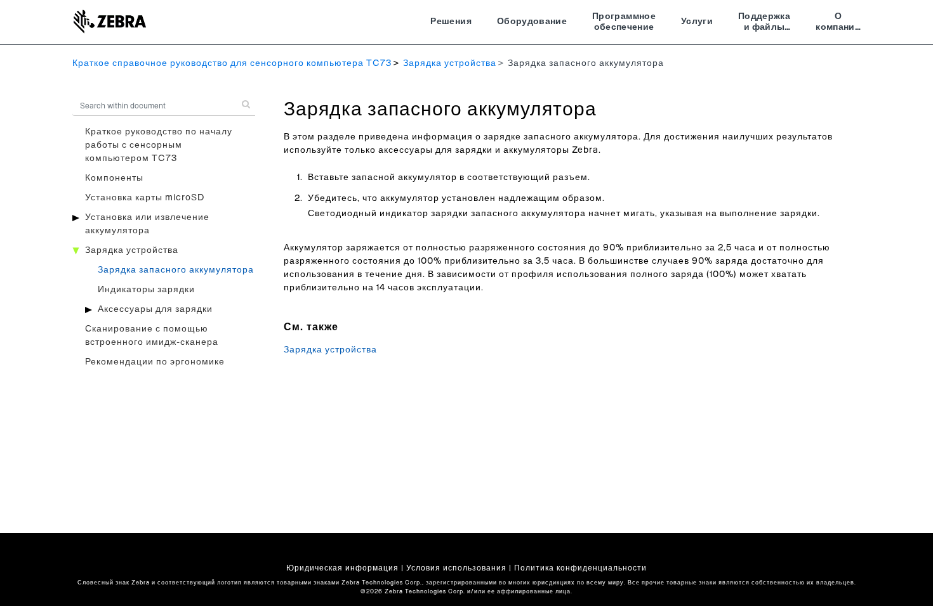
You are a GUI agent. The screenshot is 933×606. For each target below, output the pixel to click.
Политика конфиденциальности (580, 568)
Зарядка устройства (449, 63)
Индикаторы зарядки (146, 289)
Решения (450, 21)
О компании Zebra (838, 23)
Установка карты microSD (145, 197)
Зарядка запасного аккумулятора (176, 270)
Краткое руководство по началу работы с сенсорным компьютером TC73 (158, 145)
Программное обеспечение (624, 22)
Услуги (697, 21)
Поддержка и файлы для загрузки (764, 23)
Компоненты (114, 178)
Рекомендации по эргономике (155, 362)
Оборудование (532, 21)
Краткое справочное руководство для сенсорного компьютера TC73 (232, 63)
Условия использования (456, 568)
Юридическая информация (342, 568)
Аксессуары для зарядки (155, 309)
